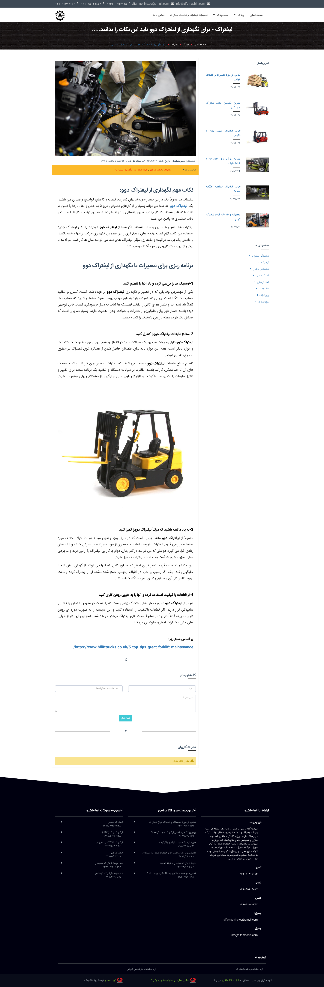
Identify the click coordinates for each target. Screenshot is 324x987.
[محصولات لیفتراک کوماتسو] (61, 873)
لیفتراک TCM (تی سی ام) (109, 844)
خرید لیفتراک (140, 170)
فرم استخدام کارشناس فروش (141, 969)
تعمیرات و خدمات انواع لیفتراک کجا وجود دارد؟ (171, 875)
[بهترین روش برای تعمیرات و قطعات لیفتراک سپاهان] (257, 165)
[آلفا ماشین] (61, 12)
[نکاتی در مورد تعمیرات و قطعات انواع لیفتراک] (257, 81)
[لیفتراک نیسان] (61, 822)
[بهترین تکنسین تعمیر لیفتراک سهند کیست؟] (257, 109)
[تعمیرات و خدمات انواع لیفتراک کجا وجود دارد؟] (257, 220)
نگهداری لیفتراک (123, 170)
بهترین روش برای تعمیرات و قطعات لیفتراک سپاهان (169, 855)
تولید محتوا (110, 980)
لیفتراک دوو (155, 170)
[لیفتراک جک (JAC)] (61, 832)
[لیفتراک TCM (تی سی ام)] (61, 842)
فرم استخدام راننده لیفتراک (249, 969)
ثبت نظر (125, 718)
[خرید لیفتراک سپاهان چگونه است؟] (257, 192)
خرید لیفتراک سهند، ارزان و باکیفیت (177, 844)
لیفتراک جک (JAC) (112, 834)
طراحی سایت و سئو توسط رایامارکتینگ (170, 980)
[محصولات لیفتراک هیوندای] (61, 863)
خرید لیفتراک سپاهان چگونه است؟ (178, 865)
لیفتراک (167, 170)
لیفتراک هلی (114, 855)
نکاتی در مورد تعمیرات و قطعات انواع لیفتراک (172, 824)
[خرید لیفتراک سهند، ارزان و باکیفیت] (257, 137)
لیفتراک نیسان (113, 824)
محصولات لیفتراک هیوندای (109, 865)
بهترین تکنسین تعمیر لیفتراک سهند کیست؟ (173, 834)
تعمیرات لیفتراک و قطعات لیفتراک (189, 15)
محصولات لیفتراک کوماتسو (109, 875)
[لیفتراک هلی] (61, 853)
